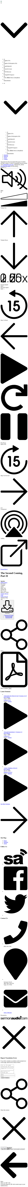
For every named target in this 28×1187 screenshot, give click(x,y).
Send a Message (8, 1012)
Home (5, 840)
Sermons (6, 155)
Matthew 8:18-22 (8, 772)
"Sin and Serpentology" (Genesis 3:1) (13, 732)
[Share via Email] (4, 1147)
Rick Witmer (7, 697)
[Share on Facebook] (1, 1147)
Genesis (10, 701)
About (5, 157)
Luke (2, 595)
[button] (14, 180)
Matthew (10, 773)
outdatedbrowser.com (8, 164)
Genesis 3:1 (6, 736)
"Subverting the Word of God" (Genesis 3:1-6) (15, 696)
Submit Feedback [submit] (5, 1077)
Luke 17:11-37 (4, 596)
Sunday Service (4, 593)
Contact (6, 159)
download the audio (5, 166)
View (10, 688)
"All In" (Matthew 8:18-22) (10, 768)
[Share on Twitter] (3, 1147)
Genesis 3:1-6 (7, 700)
